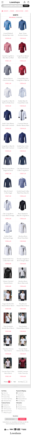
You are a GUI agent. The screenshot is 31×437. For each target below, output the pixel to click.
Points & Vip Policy (7, 398)
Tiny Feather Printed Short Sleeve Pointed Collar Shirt (23, 328)
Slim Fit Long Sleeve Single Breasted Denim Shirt (8, 170)
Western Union (21, 396)
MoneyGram (21, 395)
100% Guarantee (7, 408)
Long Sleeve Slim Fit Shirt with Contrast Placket (8, 148)
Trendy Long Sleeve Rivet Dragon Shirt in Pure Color (23, 260)
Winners (20, 405)
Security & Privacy (7, 410)
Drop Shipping (21, 400)
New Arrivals (12, 17)
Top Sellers (19, 17)
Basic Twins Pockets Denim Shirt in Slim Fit (23, 35)
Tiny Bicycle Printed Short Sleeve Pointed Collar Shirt (23, 305)
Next (15, 381)
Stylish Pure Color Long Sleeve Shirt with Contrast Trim (23, 148)
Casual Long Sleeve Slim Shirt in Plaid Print (8, 57)
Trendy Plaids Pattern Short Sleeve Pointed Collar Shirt (23, 350)
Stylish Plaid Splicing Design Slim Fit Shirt (8, 238)
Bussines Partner (22, 406)
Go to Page (20, 381)
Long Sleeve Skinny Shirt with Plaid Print (23, 57)
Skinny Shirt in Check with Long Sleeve (8, 80)
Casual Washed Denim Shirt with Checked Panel (8, 35)
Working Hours (6, 406)
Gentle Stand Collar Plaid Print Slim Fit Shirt (23, 193)
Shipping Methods (22, 398)
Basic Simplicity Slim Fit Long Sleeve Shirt (23, 215)
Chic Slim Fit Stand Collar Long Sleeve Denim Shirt (23, 170)
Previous (6, 381)
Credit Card (20, 393)
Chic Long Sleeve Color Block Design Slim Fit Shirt (8, 215)
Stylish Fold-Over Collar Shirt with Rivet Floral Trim (8, 260)
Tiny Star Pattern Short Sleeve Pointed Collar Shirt (8, 350)
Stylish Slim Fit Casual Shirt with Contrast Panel (23, 103)
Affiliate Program (7, 412)
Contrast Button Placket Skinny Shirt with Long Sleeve (23, 125)
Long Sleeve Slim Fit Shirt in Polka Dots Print (8, 103)
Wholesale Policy (7, 400)
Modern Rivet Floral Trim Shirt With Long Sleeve (22, 238)
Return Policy (6, 395)
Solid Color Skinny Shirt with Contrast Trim (8, 125)
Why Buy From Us (22, 408)
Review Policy (6, 396)
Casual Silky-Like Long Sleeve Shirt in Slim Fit (23, 80)
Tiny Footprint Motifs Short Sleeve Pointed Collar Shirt (8, 328)
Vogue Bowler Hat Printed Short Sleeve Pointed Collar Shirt (8, 305)
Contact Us (6, 405)
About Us (5, 393)
